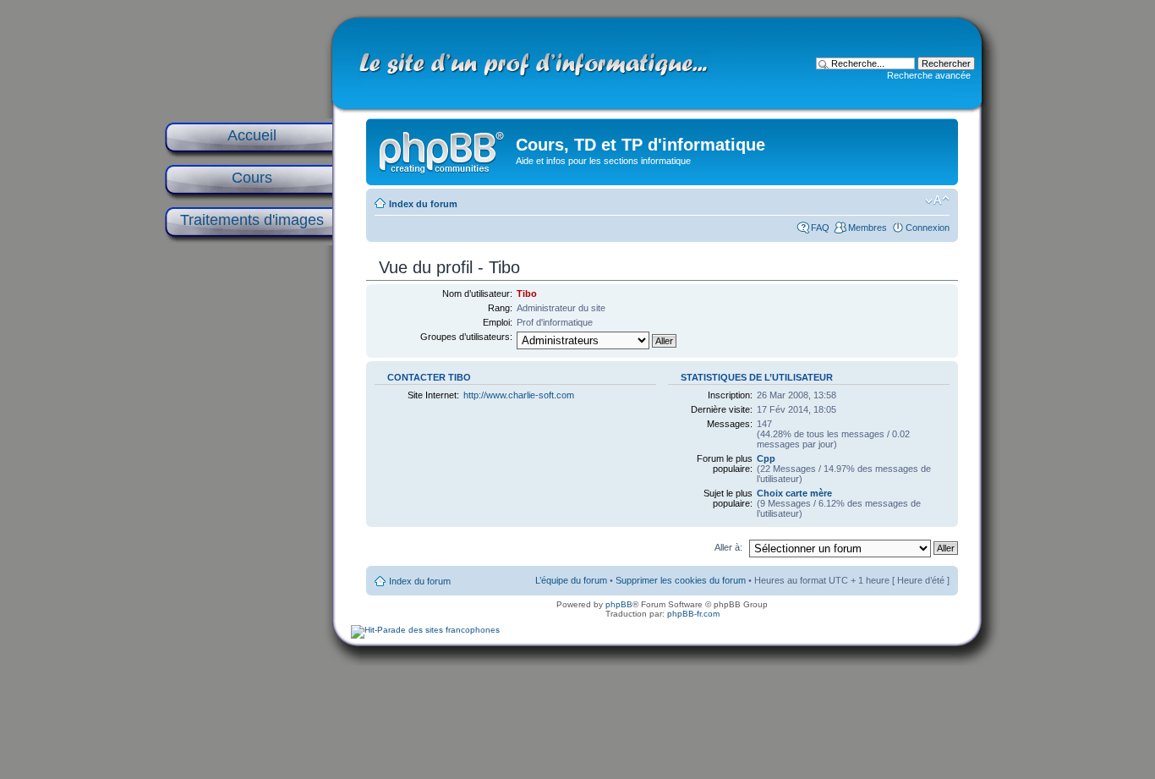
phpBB (618, 604)
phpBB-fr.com (693, 613)
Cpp (766, 458)
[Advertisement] (247, 517)
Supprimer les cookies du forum (681, 580)
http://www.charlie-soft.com (518, 395)
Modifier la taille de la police (937, 200)
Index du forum (423, 204)
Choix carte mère (794, 493)
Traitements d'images (252, 219)
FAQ (820, 227)
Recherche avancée (929, 75)
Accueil (251, 135)
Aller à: (728, 547)
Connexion (928, 227)
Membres (867, 227)
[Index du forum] (443, 149)
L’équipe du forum (571, 580)
